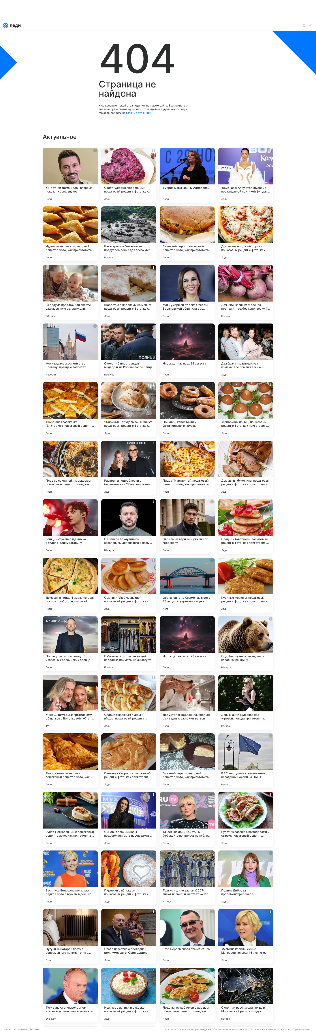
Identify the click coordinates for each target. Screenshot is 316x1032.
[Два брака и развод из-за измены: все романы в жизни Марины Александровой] (245, 351)
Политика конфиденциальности (230, 1029)
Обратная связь (300, 1029)
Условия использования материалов (269, 1029)
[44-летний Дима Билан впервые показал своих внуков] (70, 175)
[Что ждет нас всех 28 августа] (187, 643)
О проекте (170, 1029)
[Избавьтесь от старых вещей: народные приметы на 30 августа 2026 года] (128, 643)
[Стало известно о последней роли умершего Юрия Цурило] (128, 936)
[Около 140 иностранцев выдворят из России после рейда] (128, 351)
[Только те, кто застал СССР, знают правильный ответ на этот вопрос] (187, 877)
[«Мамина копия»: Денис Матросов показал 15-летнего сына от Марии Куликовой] (245, 936)
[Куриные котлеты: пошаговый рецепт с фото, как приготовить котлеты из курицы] (245, 585)
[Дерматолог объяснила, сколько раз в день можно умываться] (187, 702)
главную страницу (138, 113)
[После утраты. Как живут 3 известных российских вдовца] (70, 643)
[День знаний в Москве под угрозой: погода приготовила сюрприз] (245, 702)
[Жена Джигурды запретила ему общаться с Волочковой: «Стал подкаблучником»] (70, 702)
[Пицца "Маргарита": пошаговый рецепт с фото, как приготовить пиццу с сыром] (187, 468)
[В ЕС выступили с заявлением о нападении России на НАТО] (245, 760)
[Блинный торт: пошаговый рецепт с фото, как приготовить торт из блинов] (187, 760)
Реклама (34, 1029)
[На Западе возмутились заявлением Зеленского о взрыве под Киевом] (128, 526)
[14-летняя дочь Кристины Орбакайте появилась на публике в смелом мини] (187, 819)
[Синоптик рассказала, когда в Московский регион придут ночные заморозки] (245, 995)
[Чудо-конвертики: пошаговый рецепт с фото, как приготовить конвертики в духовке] (70, 233)
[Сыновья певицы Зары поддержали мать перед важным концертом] (128, 819)
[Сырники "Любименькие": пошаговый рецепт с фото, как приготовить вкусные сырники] (128, 585)
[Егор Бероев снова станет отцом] (187, 936)
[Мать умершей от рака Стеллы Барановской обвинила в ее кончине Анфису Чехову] (187, 292)
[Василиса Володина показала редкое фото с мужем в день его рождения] (70, 877)
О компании (20, 1029)
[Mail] (5, 25)
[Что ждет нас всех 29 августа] (187, 351)
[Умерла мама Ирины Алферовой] (187, 175)
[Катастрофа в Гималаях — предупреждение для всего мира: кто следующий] (128, 233)
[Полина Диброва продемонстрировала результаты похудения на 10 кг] (245, 877)
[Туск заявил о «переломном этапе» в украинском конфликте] (70, 995)
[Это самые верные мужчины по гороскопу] (187, 526)
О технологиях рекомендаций (195, 1029)
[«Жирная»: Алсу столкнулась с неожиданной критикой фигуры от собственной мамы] (245, 175)
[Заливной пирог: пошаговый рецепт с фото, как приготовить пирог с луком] (187, 233)
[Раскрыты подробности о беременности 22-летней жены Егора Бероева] (128, 468)
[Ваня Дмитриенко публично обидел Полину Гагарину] (70, 526)
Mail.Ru (7, 1029)
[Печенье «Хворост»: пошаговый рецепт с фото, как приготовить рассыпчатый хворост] (128, 760)
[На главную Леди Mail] (14, 25)
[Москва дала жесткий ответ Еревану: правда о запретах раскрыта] (70, 351)
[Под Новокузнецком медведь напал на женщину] (245, 643)
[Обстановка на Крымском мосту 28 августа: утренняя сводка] (187, 585)
